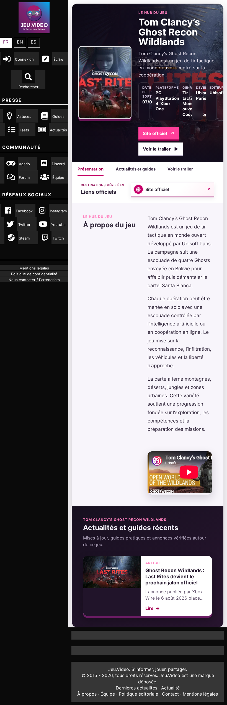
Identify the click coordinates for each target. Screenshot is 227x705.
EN (20, 42)
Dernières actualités (136, 688)
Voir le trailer (160, 149)
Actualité (170, 688)
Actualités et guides (136, 169)
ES (33, 42)
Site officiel (158, 133)
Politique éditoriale (138, 694)
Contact (170, 694)
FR (5, 42)
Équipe (107, 694)
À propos (87, 694)
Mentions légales (200, 694)
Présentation (91, 169)
